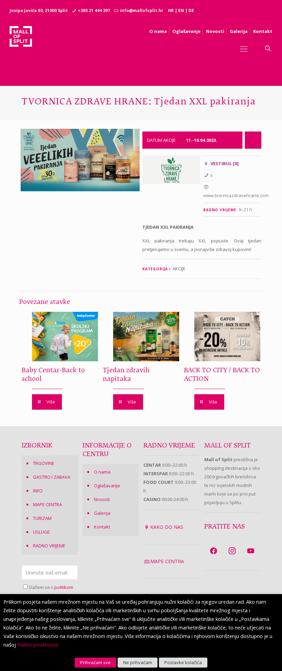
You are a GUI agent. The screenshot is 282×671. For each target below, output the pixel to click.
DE (191, 10)
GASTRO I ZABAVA (51, 477)
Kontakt (102, 527)
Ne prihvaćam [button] (137, 662)
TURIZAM (42, 518)
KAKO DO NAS (166, 527)
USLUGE (41, 532)
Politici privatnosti (37, 644)
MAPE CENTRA (47, 504)
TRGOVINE (43, 463)
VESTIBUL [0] (224, 163)
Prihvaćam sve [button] (95, 662)
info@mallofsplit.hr (141, 10)
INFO (38, 491)
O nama (102, 472)
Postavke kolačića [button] (183, 662)
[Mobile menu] (244, 48)
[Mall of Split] (21, 48)
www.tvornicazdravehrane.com (236, 195)
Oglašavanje (107, 485)
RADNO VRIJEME (49, 546)
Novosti (102, 499)
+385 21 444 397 (94, 10)
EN (181, 10)
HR (171, 10)
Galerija (102, 513)
